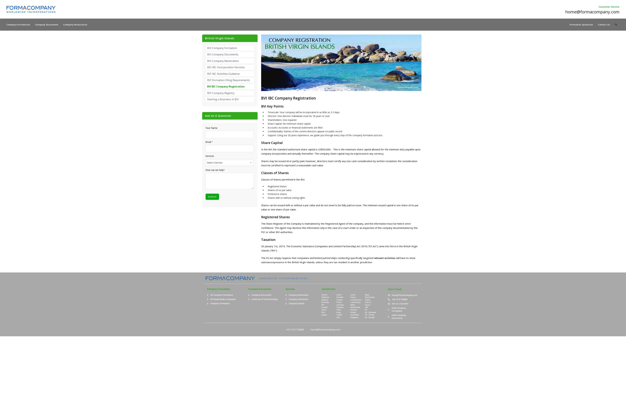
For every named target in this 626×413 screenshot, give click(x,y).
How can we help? (214, 170)
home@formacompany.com (325, 329)
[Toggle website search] (615, 25)
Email (209, 142)
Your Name (211, 128)
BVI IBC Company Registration (226, 86)
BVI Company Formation (222, 48)
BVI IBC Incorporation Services (226, 67)
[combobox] (229, 162)
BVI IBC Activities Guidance (223, 74)
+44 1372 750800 (295, 329)
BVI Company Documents (222, 54)
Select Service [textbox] (215, 162)
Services (209, 156)
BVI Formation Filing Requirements (228, 80)
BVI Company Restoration (223, 61)
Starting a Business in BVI (223, 99)
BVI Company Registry (220, 93)
